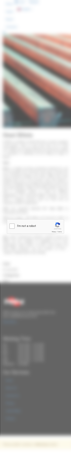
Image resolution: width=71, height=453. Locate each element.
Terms (59, 232)
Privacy (54, 232)
